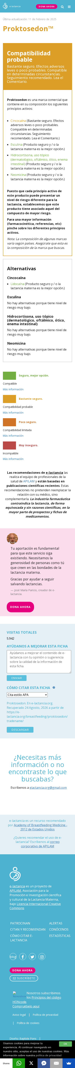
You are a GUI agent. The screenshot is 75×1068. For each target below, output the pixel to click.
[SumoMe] (68, 1063)
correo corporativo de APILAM (40, 844)
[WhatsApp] (18, 1063)
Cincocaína (18, 121)
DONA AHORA (47, 6)
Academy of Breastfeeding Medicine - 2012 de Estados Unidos (40, 827)
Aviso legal (19, 1014)
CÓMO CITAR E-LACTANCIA (21, 938)
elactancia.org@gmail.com (48, 787)
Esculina (16, 144)
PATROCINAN (20, 923)
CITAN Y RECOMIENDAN (28, 929)
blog (13, 957)
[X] (31, 1063)
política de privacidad (49, 1055)
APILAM (29, 481)
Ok (65, 1044)
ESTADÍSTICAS (59, 936)
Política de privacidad (45, 1014)
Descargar (20, 729)
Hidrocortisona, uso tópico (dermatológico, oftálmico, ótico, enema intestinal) (39, 159)
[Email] (56, 1063)
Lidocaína (17, 284)
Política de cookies (28, 1023)
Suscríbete (25, 978)
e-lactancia (17, 886)
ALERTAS (55, 923)
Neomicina (18, 175)
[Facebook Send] (44, 1063)
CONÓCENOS (58, 929)
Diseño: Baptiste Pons (23, 1038)
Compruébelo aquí (25, 1006)
